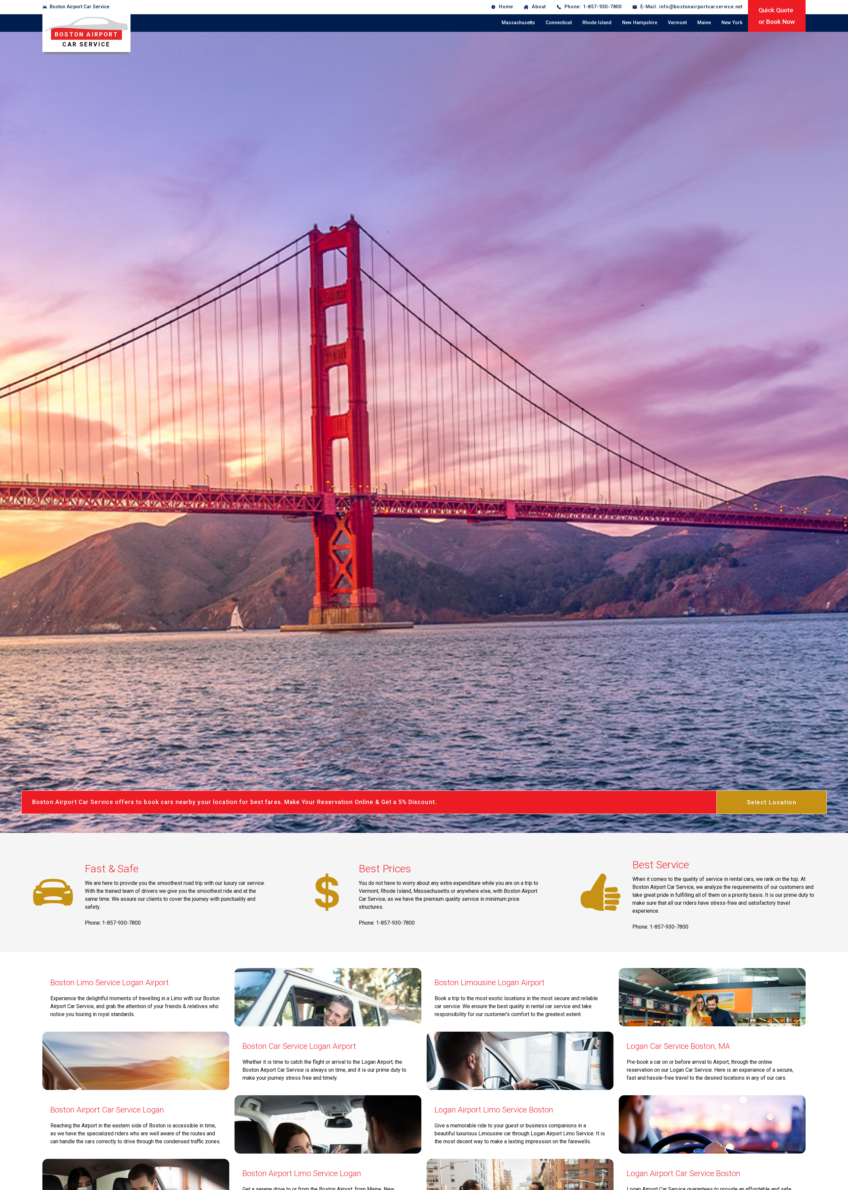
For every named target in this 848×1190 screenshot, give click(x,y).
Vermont (677, 23)
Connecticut (559, 23)
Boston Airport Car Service (79, 7)
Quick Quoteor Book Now (777, 16)
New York (732, 23)
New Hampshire (639, 23)
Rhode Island (596, 23)
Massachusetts (518, 23)
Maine (704, 23)
